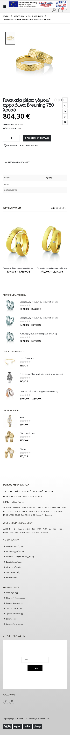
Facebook (65, 100)
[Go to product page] (18, 244)
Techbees (44, 718)
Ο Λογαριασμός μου (15, 546)
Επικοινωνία (11, 577)
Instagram (11, 701)
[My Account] (54, 10)
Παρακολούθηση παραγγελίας (20, 556)
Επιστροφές (11, 618)
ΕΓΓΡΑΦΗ (35, 668)
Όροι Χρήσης (12, 592)
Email (65, 122)
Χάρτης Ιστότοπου (14, 623)
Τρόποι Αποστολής (14, 613)
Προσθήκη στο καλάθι (37, 138)
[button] (5, 6)
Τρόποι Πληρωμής (14, 608)
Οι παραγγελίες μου (15, 551)
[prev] (56, 100)
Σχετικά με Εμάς (13, 572)
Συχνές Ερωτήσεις (14, 561)
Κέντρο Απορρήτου (14, 603)
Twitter (65, 105)
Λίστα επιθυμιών (13, 567)
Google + (65, 116)
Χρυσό (49, 177)
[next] (61, 100)
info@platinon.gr (17, 501)
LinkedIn (65, 111)
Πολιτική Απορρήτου (15, 597)
